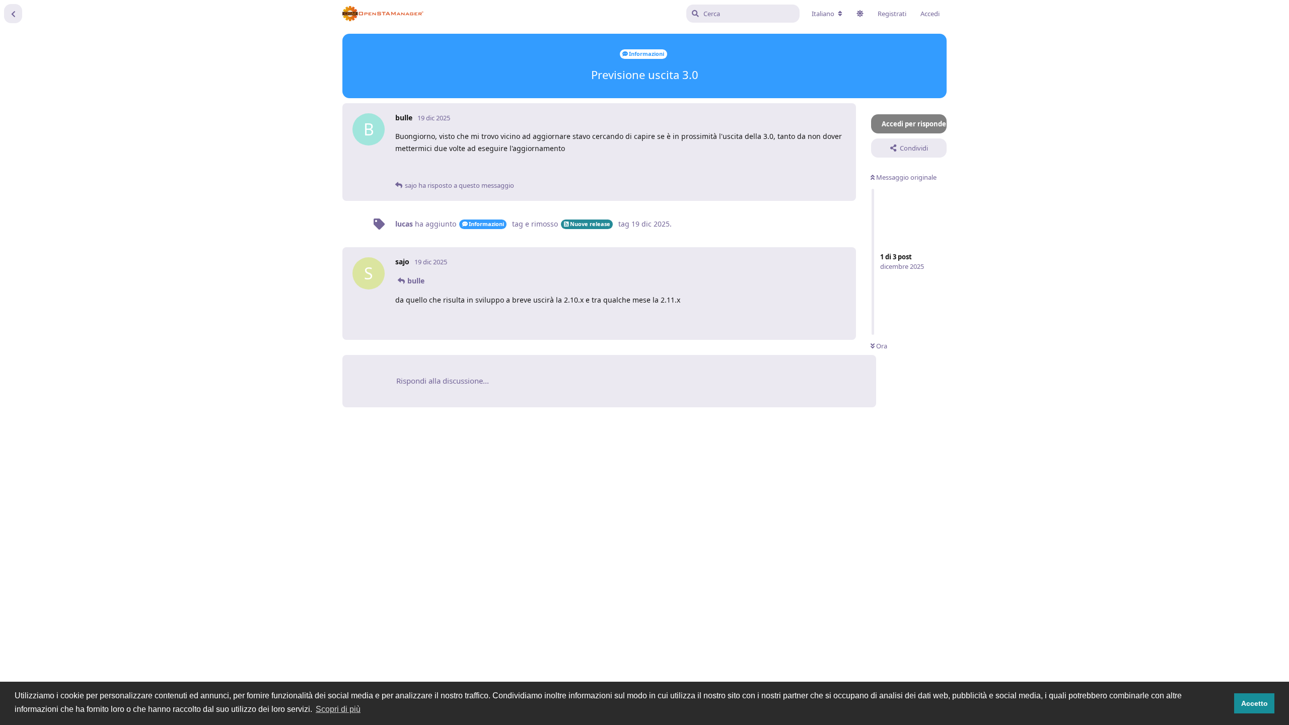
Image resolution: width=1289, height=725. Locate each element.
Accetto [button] (1254, 703)
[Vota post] (777, 168)
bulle (415, 280)
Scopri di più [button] (338, 709)
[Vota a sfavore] (799, 168)
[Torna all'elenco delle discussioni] (13, 13)
